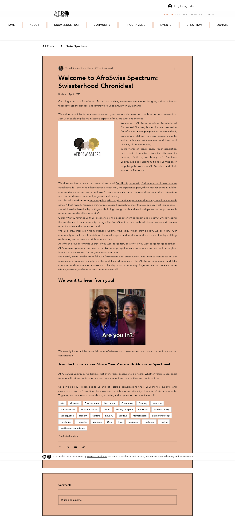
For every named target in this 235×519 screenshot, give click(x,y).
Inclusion (157, 403)
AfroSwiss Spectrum (73, 46)
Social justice (67, 415)
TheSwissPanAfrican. (97, 456)
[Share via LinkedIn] (75, 446)
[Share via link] (83, 446)
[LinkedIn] (44, 457)
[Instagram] (49, 457)
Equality (109, 415)
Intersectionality (161, 409)
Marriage (97, 421)
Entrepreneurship (161, 415)
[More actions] (175, 68)
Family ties (65, 421)
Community (127, 403)
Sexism (96, 415)
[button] (117, 317)
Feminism (143, 409)
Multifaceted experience (72, 428)
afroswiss (74, 403)
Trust (120, 421)
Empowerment (67, 409)
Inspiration (133, 421)
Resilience (149, 421)
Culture (106, 409)
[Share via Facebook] (59, 446)
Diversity (142, 403)
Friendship (82, 421)
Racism (83, 415)
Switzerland (110, 403)
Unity (109, 421)
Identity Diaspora (124, 409)
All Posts (48, 46)
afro (62, 403)
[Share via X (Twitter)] (67, 446)
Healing (164, 421)
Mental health (140, 415)
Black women (92, 403)
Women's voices (89, 409)
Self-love (123, 415)
